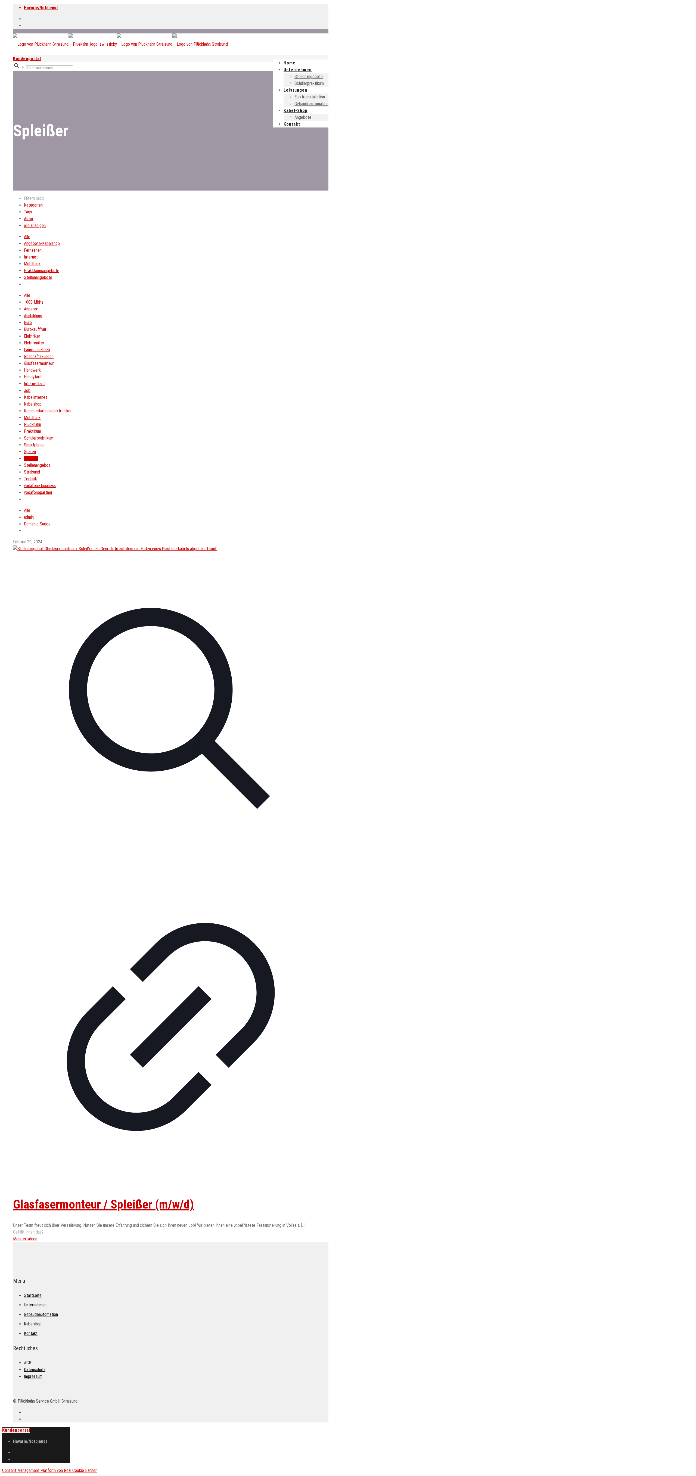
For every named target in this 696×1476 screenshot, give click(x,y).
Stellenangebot (37, 465)
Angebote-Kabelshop (42, 243)
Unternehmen (35, 1304)
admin (29, 517)
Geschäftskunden (39, 356)
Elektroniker (34, 342)
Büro (28, 322)
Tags (28, 211)
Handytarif (33, 376)
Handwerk (32, 370)
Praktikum (32, 431)
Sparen (30, 451)
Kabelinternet (35, 397)
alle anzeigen (35, 225)
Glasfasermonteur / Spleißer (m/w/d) (103, 1204)
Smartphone (34, 444)
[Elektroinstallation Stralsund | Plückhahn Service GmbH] (120, 44)
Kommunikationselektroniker (48, 410)
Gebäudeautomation (41, 1314)
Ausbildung (33, 315)
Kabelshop (33, 404)
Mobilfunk (32, 263)
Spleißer (31, 458)
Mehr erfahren (25, 1238)
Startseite (33, 1295)
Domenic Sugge (37, 524)
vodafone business (40, 485)
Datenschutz (34, 1369)
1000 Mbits (34, 302)
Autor (28, 218)
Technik (30, 478)
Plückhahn (32, 424)
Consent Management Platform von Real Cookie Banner (49, 1470)
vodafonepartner (38, 492)
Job (27, 390)
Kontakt (31, 1333)
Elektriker (32, 336)
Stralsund (32, 472)
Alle (27, 236)
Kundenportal (27, 58)
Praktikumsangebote (41, 270)
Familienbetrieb (37, 349)
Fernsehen (33, 250)
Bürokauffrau (35, 329)
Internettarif (34, 383)
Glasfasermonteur (39, 363)
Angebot (31, 309)
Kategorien (33, 205)
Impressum (33, 1376)
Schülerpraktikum (38, 438)
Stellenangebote (38, 277)
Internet (31, 257)
